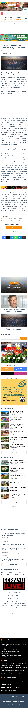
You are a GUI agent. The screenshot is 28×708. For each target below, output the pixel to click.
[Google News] (14, 231)
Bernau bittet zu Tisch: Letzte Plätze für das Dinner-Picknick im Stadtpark (18, 439)
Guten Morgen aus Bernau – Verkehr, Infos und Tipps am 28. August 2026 (17, 475)
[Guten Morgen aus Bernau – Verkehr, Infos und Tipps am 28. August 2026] (5, 476)
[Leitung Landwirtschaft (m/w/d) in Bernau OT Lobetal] (5, 483)
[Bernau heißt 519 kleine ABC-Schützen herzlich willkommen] (5, 433)
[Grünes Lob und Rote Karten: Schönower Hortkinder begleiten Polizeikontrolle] (5, 446)
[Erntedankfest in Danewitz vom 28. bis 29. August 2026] (5, 496)
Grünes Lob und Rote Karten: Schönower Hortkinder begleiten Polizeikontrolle (17, 446)
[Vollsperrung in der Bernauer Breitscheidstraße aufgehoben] (5, 413)
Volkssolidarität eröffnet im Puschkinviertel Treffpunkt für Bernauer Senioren (17, 468)
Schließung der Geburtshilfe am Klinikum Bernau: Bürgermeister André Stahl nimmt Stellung (17, 426)
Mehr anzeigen (14, 452)
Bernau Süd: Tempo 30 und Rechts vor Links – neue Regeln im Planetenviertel (18, 489)
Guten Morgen (14, 282)
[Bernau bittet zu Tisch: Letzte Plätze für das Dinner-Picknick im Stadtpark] (5, 439)
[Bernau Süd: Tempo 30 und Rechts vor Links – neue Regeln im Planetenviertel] (5, 489)
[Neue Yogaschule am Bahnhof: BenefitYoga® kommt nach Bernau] (5, 462)
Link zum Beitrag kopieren (14, 227)
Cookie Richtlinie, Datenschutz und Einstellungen (14, 701)
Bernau (6, 218)
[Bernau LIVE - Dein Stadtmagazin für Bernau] (13, 18)
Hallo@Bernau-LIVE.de (15, 598)
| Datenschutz (23, 698)
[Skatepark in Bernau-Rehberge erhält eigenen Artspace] (5, 419)
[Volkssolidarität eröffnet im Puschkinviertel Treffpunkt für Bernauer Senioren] (5, 469)
